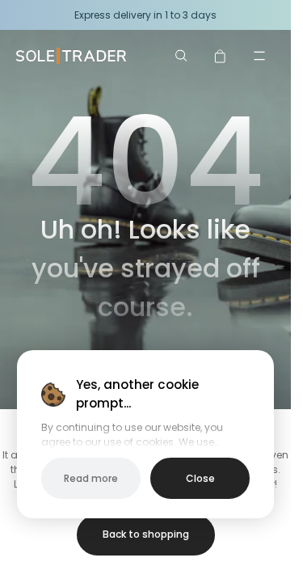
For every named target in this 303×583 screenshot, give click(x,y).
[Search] (182, 56)
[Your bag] (220, 56)
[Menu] (259, 56)
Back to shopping (146, 534)
